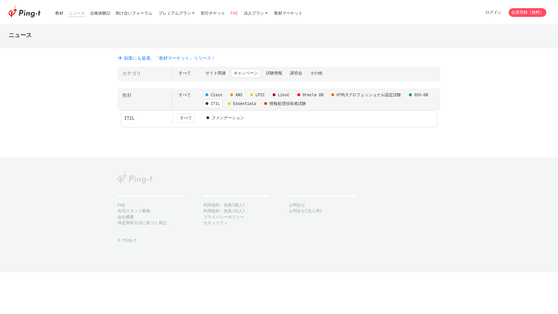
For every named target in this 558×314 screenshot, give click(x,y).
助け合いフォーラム (134, 13)
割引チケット (213, 13)
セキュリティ (215, 222)
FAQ (233, 13)
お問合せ (297, 205)
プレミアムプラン (175, 13)
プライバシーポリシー (223, 217)
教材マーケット (288, 13)
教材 (59, 13)
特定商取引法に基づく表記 (142, 222)
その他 (316, 73)
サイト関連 (215, 73)
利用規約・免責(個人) (224, 205)
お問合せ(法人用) (305, 210)
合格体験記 (100, 13)
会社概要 (126, 217)
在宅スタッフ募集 (134, 210)
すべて (185, 73)
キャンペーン (246, 73)
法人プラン (254, 13)
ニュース (77, 13)
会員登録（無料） (527, 12)
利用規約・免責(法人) (224, 210)
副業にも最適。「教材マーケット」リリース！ (168, 58)
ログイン (493, 12)
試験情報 (274, 73)
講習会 (296, 73)
